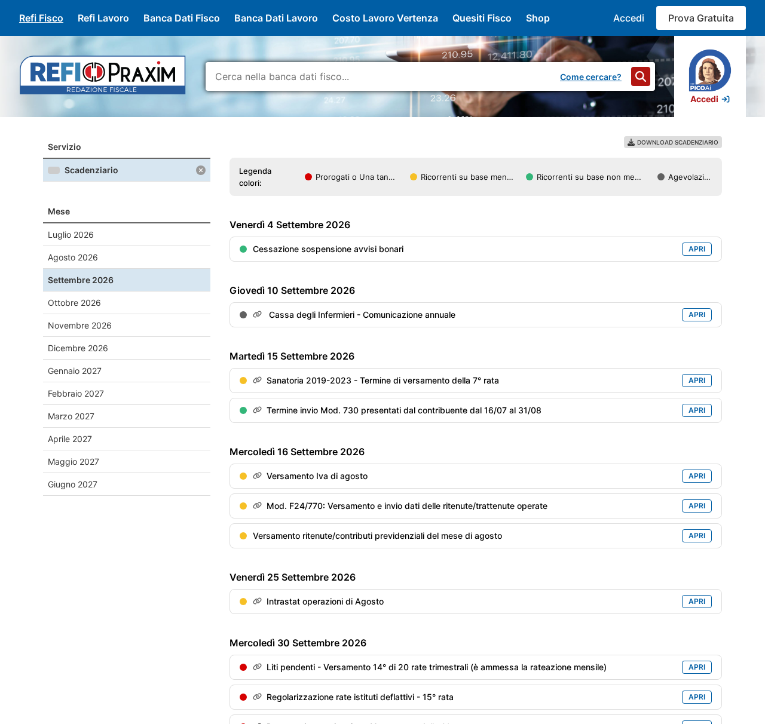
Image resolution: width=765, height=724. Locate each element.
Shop (538, 18)
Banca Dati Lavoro (276, 18)
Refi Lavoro (103, 18)
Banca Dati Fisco (181, 18)
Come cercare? (591, 77)
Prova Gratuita (701, 18)
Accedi (628, 18)
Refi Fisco (41, 18)
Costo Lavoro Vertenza (385, 18)
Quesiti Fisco (482, 18)
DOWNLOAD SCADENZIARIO (677, 142)
